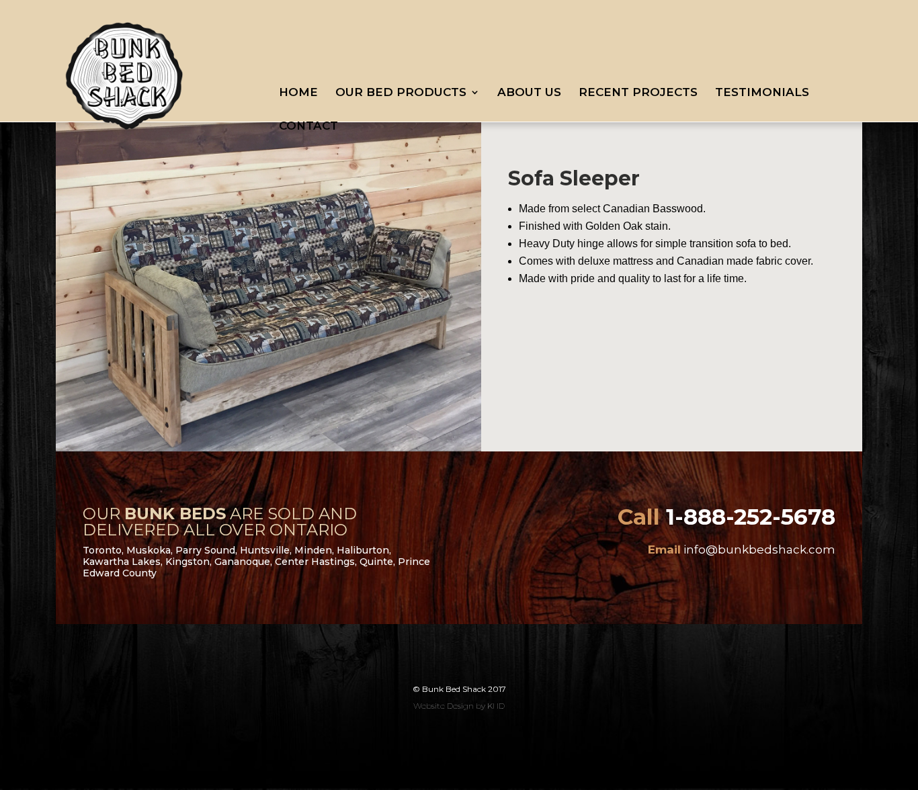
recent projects (638, 93)
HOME (298, 93)
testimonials (762, 93)
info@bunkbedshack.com (759, 549)
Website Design (443, 706)
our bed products (400, 93)
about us (529, 93)
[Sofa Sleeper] (276, 447)
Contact (308, 126)
